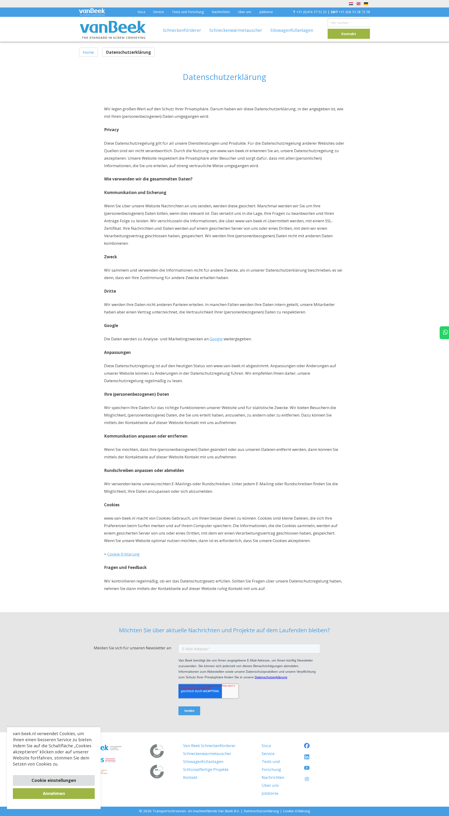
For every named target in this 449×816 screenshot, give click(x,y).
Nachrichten (221, 12)
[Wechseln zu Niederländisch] (351, 3)
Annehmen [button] (54, 793)
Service (158, 12)
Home (88, 52)
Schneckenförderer (182, 30)
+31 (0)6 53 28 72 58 (350, 12)
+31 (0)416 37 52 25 (310, 12)
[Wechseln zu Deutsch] (366, 3)
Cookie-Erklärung (123, 554)
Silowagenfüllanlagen (291, 30)
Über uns (244, 12)
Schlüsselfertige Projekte (205, 769)
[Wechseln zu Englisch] (358, 3)
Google (216, 338)
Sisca (141, 12)
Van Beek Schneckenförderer (209, 745)
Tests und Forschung (188, 12)
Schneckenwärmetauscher (236, 30)
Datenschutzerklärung (261, 811)
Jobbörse (266, 12)
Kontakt (348, 33)
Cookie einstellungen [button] (54, 780)
